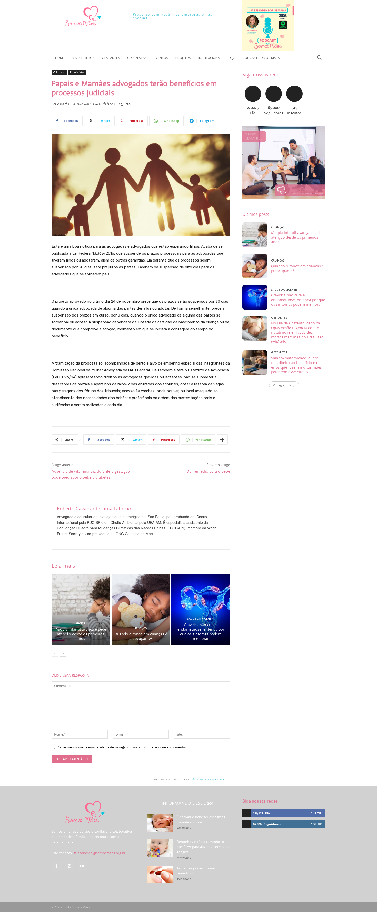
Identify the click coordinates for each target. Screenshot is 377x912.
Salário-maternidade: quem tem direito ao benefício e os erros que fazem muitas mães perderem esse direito (296, 365)
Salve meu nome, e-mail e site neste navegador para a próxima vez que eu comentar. (122, 747)
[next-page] (63, 653)
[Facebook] (57, 866)
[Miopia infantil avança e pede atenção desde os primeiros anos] (81, 609)
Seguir (273, 85)
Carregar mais (282, 385)
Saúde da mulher (200, 618)
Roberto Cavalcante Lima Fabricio (86, 103)
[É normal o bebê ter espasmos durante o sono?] (160, 823)
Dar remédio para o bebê (208, 471)
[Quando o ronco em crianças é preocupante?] (141, 609)
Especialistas (77, 72)
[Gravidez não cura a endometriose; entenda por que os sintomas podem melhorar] (200, 609)
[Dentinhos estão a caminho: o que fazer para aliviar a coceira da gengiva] (160, 848)
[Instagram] (69, 866)
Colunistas (59, 72)
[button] (319, 57)
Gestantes (279, 317)
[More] (222, 439)
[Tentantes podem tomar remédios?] (160, 874)
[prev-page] (55, 653)
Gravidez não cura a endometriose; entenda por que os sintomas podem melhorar (200, 631)
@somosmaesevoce (208, 779)
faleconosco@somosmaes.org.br (99, 853)
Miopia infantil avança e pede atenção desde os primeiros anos (81, 634)
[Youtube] (82, 866)
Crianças (80, 623)
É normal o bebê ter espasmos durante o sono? (201, 819)
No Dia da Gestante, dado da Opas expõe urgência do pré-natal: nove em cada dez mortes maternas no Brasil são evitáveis (297, 332)
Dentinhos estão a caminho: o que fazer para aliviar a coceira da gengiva (203, 846)
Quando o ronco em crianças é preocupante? (140, 636)
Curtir (253, 85)
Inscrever (294, 85)
